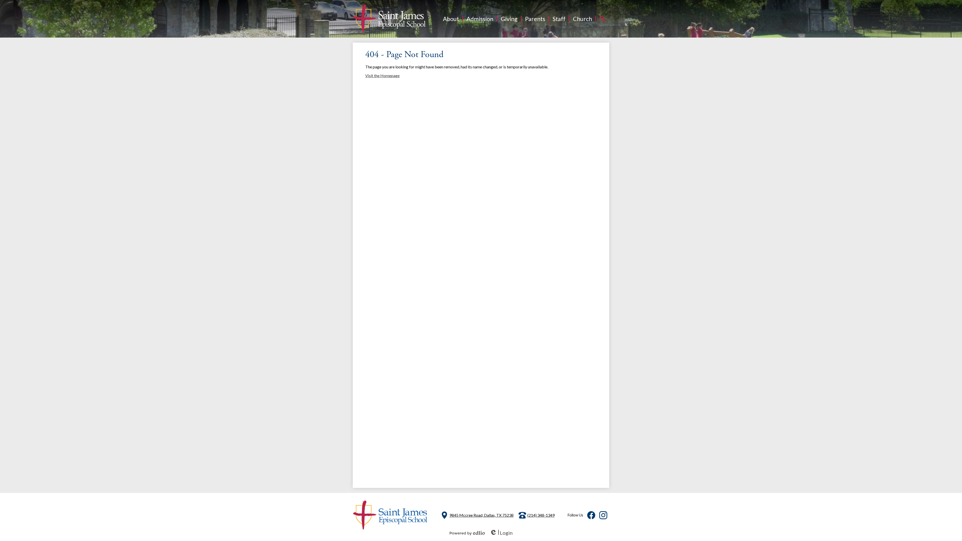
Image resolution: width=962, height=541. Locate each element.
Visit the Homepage (382, 75)
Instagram (603, 515)
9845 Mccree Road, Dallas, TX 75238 (481, 515)
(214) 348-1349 (541, 515)
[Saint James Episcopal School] (389, 19)
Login (501, 533)
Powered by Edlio (467, 532)
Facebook (591, 515)
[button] (451, 19)
